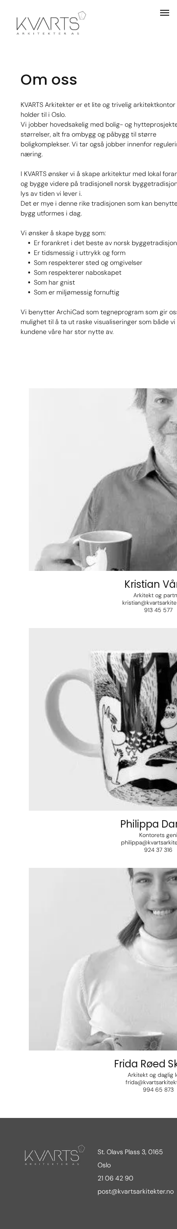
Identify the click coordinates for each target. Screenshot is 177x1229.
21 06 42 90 (115, 1178)
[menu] (164, 13)
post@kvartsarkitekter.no (136, 1191)
